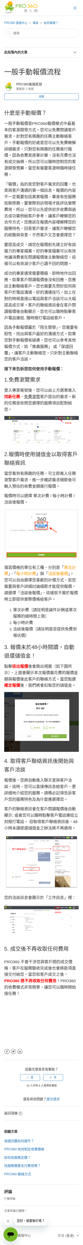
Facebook (7, 1051)
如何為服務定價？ (17, 1157)
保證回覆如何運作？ (19, 1141)
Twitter (13, 1051)
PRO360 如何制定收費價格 (24, 1149)
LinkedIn (20, 1051)
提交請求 (53, 1099)
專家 (36, 22)
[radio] (30, 1077)
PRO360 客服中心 (15, 22)
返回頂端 (10, 1113)
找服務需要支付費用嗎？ (22, 1166)
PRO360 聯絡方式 (17, 1174)
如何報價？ (51, 22)
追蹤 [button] (41, 96)
